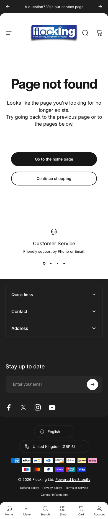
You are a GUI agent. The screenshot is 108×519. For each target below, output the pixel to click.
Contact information (54, 495)
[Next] (100, 6)
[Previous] (8, 6)
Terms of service (76, 488)
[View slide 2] (50, 263)
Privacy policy (52, 488)
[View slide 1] (44, 263)
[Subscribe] (92, 384)
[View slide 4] (64, 263)
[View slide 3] (57, 263)
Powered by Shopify (72, 479)
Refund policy (29, 488)
